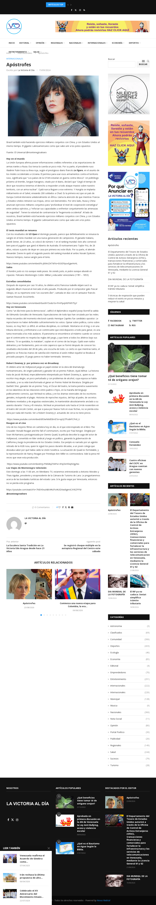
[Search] (148, 61)
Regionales (57, 43)
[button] (68, 4)
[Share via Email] (72, 507)
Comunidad (130, 639)
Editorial (24, 43)
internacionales (130, 685)
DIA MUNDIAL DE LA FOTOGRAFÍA (125, 279)
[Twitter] (76, 10)
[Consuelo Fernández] (117, 446)
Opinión (40, 43)
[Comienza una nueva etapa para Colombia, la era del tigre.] (78, 584)
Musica (130, 705)
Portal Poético (130, 732)
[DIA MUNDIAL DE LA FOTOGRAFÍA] (118, 581)
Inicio (12, 43)
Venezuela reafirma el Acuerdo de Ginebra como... (32, 858)
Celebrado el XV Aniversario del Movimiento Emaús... (31, 893)
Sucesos (130, 758)
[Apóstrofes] (29, 584)
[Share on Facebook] (63, 507)
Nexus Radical (103, 900)
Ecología (130, 652)
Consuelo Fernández (135, 443)
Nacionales (75, 43)
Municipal (130, 699)
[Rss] (84, 10)
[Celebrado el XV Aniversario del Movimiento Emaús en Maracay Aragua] (10, 893)
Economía (117, 43)
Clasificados (130, 632)
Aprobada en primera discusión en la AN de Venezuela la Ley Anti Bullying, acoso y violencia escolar (139, 401)
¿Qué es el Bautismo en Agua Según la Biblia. (139, 426)
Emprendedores (130, 672)
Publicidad (130, 738)
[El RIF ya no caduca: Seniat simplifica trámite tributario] (140, 581)
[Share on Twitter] (66, 507)
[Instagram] (80, 10)
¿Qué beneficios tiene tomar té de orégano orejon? (127, 378)
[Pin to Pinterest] (69, 507)
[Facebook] (71, 10)
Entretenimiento (18, 52)
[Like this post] (59, 507)
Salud (36, 52)
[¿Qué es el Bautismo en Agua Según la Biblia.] (117, 428)
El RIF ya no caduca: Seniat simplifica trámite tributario (138, 597)
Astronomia (130, 626)
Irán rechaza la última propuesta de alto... (32, 876)
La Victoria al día (26, 70)
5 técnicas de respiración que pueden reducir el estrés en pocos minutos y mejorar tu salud (126, 298)
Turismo (130, 765)
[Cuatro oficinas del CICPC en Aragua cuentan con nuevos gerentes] (117, 465)
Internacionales (96, 43)
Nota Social (130, 718)
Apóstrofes (29, 603)
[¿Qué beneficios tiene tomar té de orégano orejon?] (129, 358)
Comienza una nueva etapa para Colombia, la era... (78, 605)
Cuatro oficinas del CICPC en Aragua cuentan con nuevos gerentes (138, 466)
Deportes (134, 43)
